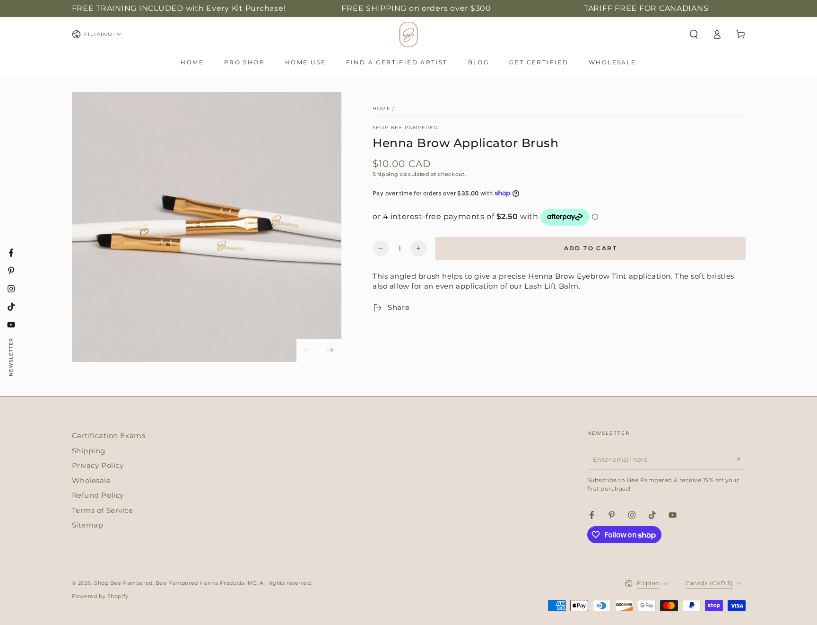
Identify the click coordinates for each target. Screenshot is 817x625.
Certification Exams (109, 435)
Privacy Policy (98, 465)
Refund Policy (98, 495)
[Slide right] (330, 350)
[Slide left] (307, 350)
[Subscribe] (740, 459)
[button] (693, 34)
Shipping (385, 174)
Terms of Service (102, 510)
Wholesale (91, 480)
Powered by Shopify (100, 596)
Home (382, 108)
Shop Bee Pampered (405, 127)
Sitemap (88, 524)
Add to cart (590, 248)
